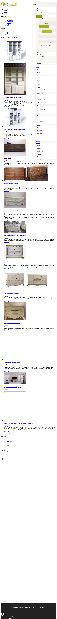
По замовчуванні (11, 20)
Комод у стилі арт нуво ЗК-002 (12, 323)
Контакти (39, 63)
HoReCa (39, 52)
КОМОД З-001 (7, 158)
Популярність (10, 21)
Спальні (42, 20)
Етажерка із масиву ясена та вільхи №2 (14, 129)
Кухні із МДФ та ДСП (50, 42)
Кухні (42, 39)
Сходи (42, 18)
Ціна (8, 25)
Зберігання (47, 31)
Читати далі (7, 106)
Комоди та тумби (49, 24)
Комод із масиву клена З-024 (11, 210)
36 (7, 34)
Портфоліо (43, 50)
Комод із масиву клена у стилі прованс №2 (15, 235)
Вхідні (42, 14)
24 (7, 33)
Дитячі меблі (44, 26)
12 (7, 32)
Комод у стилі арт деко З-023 (11, 293)
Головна (39, 8)
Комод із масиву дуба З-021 (11, 183)
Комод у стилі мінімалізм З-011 (12, 362)
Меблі (39, 16)
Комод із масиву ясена (9, 261)
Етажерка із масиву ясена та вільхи (13, 97)
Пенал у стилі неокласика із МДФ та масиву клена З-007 (19, 423)
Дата (8, 24)
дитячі (5, 12)
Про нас (39, 54)
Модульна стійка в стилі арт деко (12, 387)
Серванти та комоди (49, 37)
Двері (38, 10)
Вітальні (43, 33)
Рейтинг (9, 23)
